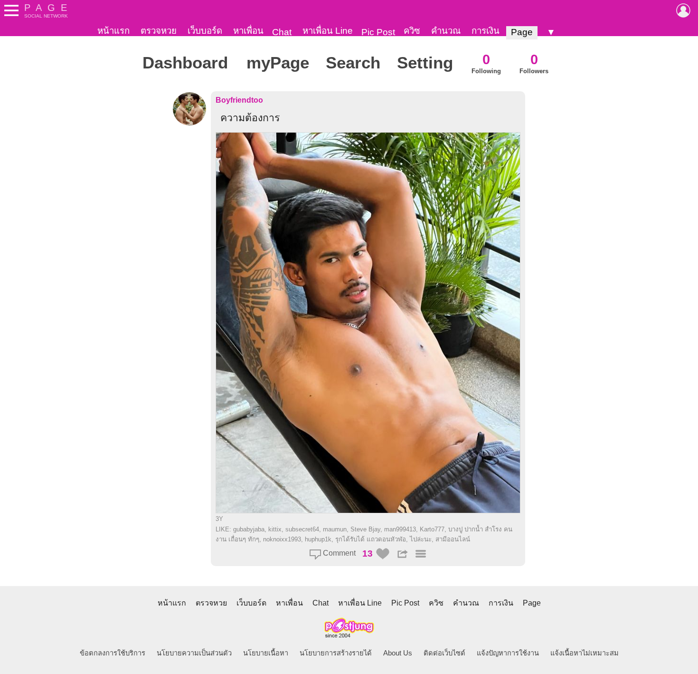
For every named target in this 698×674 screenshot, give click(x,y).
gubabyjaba (248, 529)
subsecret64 (302, 529)
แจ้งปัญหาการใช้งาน (508, 653)
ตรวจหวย (159, 31)
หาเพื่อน (248, 31)
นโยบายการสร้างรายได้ (336, 653)
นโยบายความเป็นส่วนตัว (194, 653)
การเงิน (486, 31)
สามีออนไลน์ (452, 539)
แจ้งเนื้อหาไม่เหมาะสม (584, 653)
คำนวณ (446, 31)
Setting (425, 63)
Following (486, 63)
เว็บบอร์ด (205, 31)
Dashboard (185, 63)
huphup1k (318, 539)
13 (367, 553)
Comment (338, 553)
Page (522, 32)
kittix (275, 529)
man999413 (400, 529)
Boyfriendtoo (239, 100)
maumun (335, 529)
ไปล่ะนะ (421, 539)
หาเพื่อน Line (327, 31)
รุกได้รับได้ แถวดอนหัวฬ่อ (370, 539)
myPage (277, 63)
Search (353, 63)
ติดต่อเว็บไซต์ (444, 653)
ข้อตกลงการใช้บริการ (112, 653)
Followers (533, 63)
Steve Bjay (365, 529)
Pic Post (378, 32)
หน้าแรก (113, 31)
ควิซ (412, 31)
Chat (282, 32)
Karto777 (432, 529)
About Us (397, 653)
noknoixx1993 (282, 539)
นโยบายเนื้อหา (265, 653)
